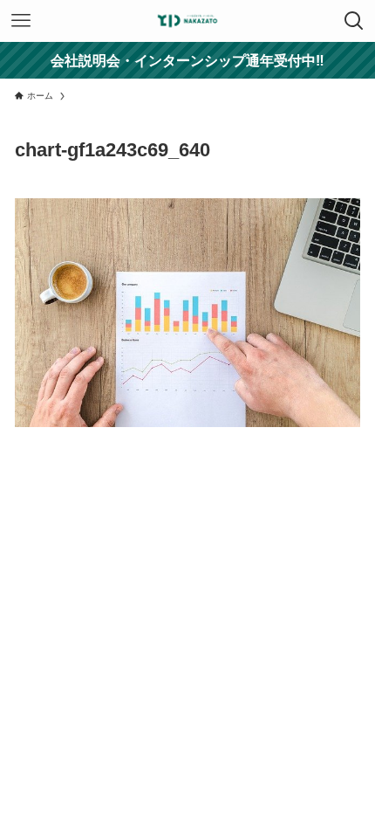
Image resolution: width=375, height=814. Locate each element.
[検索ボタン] (354, 21)
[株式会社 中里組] (187, 21)
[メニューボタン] (21, 21)
